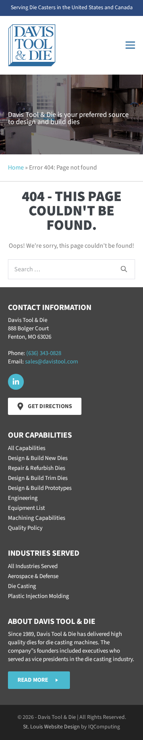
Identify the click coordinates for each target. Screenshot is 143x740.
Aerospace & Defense (33, 576)
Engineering (23, 498)
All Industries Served (33, 566)
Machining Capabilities (36, 518)
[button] (16, 382)
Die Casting (22, 586)
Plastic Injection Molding (38, 596)
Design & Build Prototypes (40, 488)
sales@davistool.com (51, 361)
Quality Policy (25, 528)
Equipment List (26, 508)
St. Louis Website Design (51, 727)
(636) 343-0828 (43, 353)
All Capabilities (26, 448)
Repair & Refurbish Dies (36, 468)
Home (16, 167)
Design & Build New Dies (38, 458)
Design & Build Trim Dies (38, 478)
